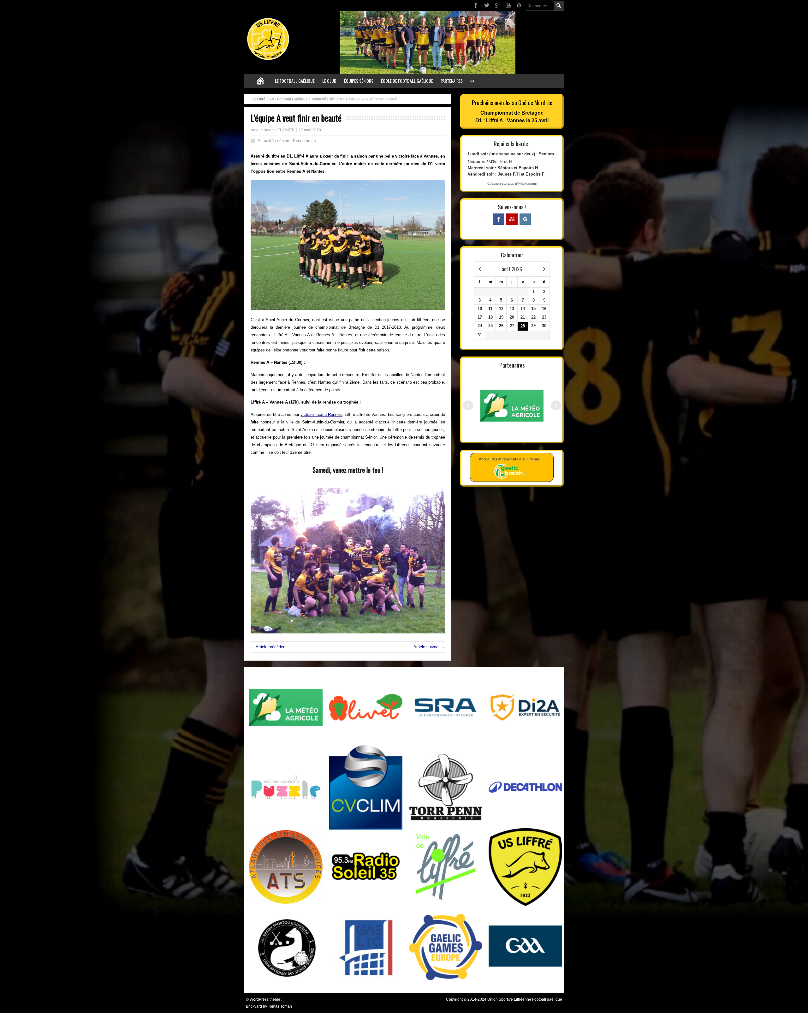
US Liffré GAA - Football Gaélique (279, 99)
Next (556, 405)
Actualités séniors (327, 99)
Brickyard (254, 1006)
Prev (468, 405)
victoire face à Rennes (321, 414)
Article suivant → (429, 646)
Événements (304, 140)
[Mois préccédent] (479, 269)
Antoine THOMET (279, 130)
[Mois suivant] (544, 269)
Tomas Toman (280, 1006)
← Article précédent (269, 646)
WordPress (259, 999)
